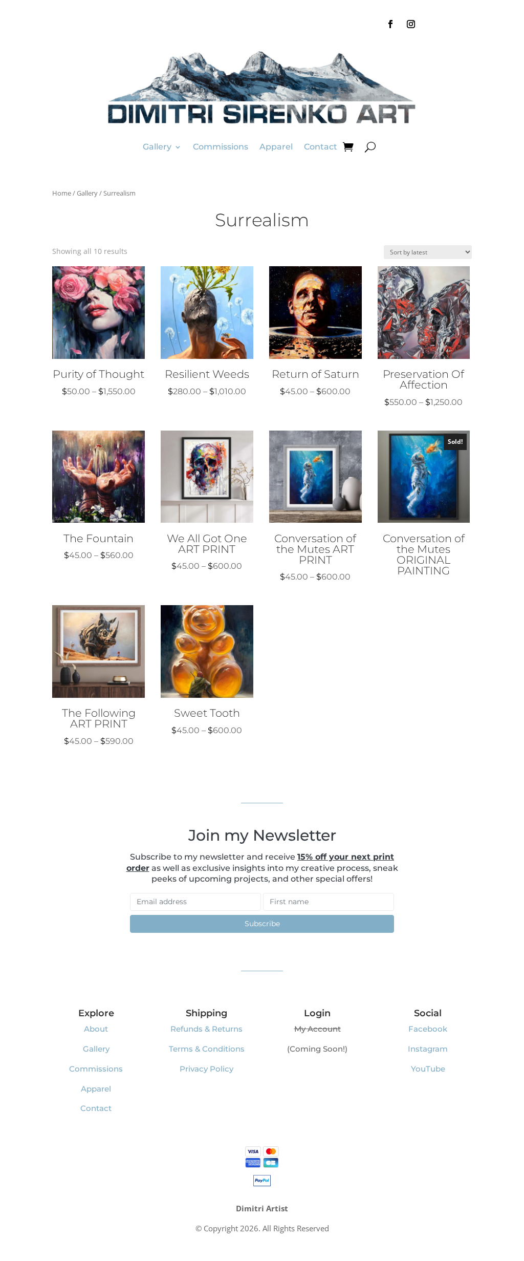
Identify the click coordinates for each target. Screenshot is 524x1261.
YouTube (428, 1069)
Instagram (428, 1049)
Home (61, 193)
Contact (320, 147)
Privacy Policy (206, 1069)
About (96, 1029)
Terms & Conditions (207, 1049)
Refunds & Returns (206, 1029)
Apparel (276, 147)
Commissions (220, 147)
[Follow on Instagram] (411, 24)
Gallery (157, 147)
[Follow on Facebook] (390, 24)
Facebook (427, 1029)
